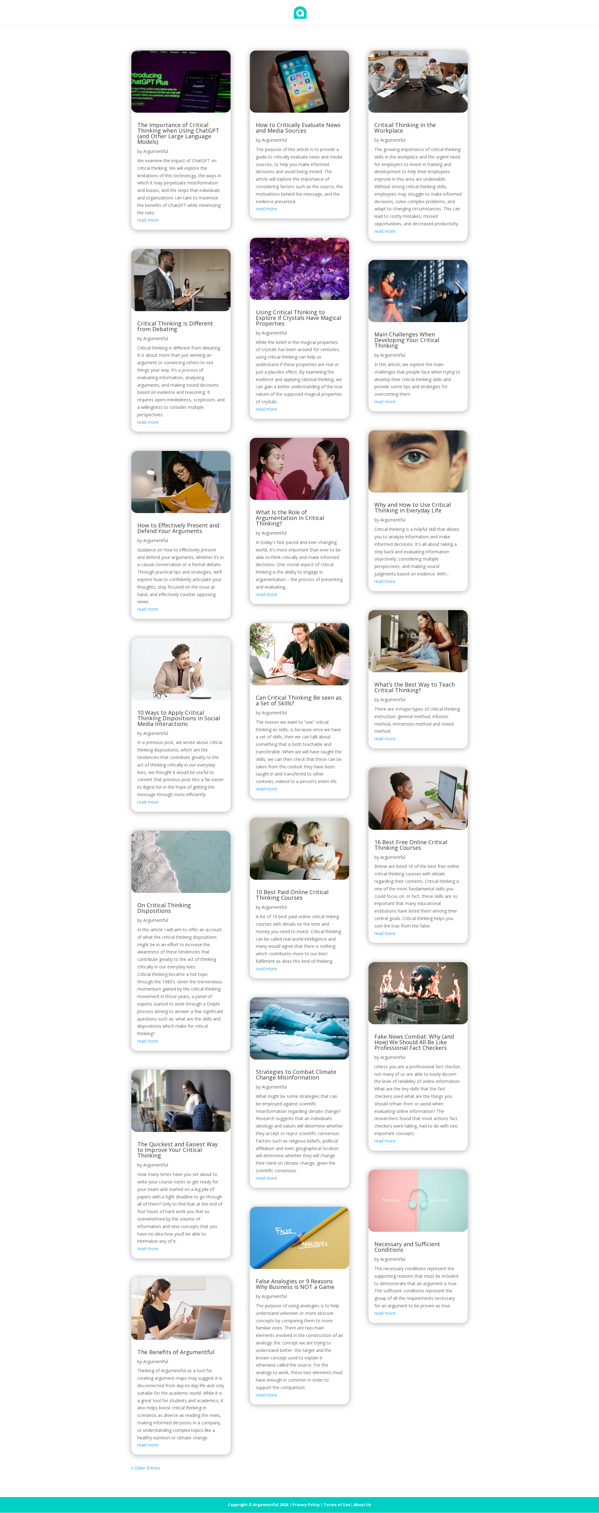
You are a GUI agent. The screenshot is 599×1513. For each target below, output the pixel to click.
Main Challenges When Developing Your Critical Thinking (406, 340)
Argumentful (155, 151)
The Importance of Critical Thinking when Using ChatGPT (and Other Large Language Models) (178, 133)
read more (147, 220)
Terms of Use (337, 1504)
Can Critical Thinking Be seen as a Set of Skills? (299, 700)
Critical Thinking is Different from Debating (175, 326)
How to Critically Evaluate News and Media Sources (298, 127)
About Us (362, 1504)
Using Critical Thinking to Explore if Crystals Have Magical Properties (298, 317)
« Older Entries (145, 1468)
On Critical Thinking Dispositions (164, 907)
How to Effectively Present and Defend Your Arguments (178, 528)
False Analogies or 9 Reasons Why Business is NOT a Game (295, 1283)
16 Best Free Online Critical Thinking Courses (410, 844)
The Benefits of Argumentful (175, 1352)
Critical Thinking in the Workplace (405, 127)
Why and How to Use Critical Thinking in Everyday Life (412, 507)
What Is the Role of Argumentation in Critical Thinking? (290, 517)
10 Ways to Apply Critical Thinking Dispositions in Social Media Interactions (178, 718)
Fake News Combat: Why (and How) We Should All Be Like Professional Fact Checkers (414, 1042)
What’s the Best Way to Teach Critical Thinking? (414, 687)
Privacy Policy (306, 1504)
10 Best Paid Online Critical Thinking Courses (292, 894)
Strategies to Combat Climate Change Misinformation (296, 1074)
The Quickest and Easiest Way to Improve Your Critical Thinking (177, 1149)
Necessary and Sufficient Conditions (407, 1246)
